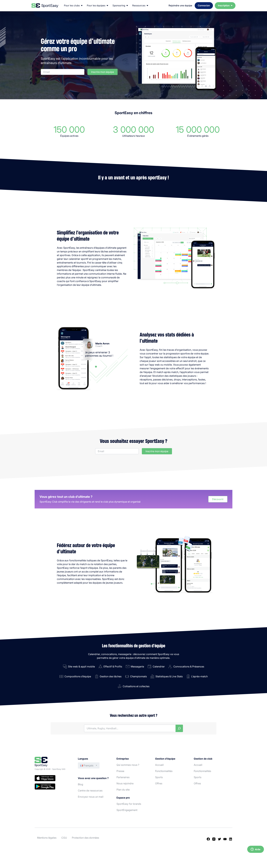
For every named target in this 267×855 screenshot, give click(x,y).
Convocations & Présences (188, 666)
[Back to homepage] (45, 5)
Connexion (204, 5)
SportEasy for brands (129, 803)
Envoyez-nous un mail (90, 796)
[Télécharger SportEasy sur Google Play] (53, 787)
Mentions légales (46, 837)
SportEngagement (127, 810)
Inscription (224, 5)
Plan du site (123, 789)
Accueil (159, 764)
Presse (120, 771)
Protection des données (85, 837)
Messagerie (137, 666)
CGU (64, 837)
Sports (159, 777)
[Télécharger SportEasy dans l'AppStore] (53, 778)
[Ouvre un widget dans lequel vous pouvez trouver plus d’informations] (255, 849)
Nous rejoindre (125, 783)
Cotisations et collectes (136, 686)
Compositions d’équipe (77, 676)
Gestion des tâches (110, 676)
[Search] (179, 728)
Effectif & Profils (113, 666)
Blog (80, 784)
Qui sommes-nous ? (128, 764)
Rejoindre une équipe (180, 5)
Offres (158, 783)
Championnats (138, 676)
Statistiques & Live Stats (169, 676)
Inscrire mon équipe (102, 71)
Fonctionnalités (163, 771)
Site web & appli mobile (81, 666)
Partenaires (123, 777)
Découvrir (218, 499)
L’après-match (199, 676)
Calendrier (159, 666)
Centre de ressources (90, 790)
